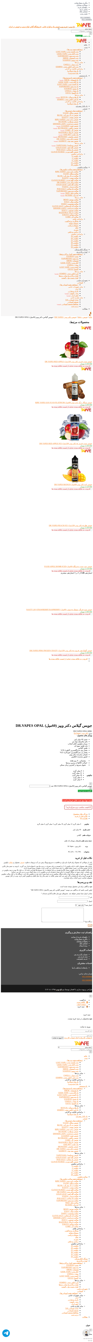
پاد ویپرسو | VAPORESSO (68, 86)
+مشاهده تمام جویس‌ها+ (74, 111)
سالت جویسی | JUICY (70, 210)
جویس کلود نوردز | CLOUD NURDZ (64, 1162)
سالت (11, 862)
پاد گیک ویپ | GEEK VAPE (68, 82)
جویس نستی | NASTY (70, 117)
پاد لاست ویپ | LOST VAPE (67, 1095)
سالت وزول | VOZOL (70, 187)
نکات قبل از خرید (81, 816)
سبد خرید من (83, 957)
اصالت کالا (84, 11)
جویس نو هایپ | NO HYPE (68, 122)
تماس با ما (84, 9)
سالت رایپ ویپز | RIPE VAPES (66, 172)
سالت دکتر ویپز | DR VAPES (67, 182)
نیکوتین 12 (74, 163)
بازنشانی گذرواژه (85, 1038)
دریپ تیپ (74, 306)
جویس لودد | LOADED (69, 1136)
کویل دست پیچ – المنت (69, 278)
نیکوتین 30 (74, 243)
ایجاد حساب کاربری (71, 1038)
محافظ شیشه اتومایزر (70, 1313)
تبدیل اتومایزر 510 (71, 300)
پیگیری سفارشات (81, 3)
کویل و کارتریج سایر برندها (68, 276)
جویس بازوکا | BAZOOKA (68, 132)
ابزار (76, 289)
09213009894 (87, 20)
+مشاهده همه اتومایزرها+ (68, 285)
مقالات (85, 309)
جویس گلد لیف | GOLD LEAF (67, 147)
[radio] (77, 771)
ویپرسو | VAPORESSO (69, 258)
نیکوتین (89, 775)
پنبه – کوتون (74, 1302)
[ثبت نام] (87, 22)
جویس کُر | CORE (71, 1140)
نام (90, 897)
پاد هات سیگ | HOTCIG (69, 1108)
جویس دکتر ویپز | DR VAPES (65, 317)
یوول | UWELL (72, 265)
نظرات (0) (84, 818)
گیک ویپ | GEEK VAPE (69, 263)
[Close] (90, 996)
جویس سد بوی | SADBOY (68, 1151)
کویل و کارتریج (82, 252)
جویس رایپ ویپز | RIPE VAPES (66, 119)
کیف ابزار (74, 1304)
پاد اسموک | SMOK (71, 1090)
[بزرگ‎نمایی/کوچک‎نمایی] (84, 1338)
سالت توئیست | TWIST (69, 1213)
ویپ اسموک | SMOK (70, 58)
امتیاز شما (88, 905)
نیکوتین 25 (74, 241)
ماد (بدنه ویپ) (73, 73)
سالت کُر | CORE (71, 217)
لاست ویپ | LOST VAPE (69, 267)
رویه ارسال (83, 946)
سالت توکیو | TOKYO (70, 215)
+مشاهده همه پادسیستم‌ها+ (72, 78)
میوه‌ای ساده (73, 223)
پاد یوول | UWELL (71, 91)
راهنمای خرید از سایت (79, 937)
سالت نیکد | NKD (71, 1203)
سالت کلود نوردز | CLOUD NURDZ (64, 1190)
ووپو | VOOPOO (72, 256)
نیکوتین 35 (74, 245)
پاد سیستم (83, 76)
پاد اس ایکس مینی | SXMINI (67, 99)
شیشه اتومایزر (73, 302)
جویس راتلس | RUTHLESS (68, 1138)
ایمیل (89, 901)
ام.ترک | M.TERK (71, 1205)
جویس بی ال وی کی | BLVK (67, 115)
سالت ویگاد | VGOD (70, 174)
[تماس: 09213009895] (91, 18)
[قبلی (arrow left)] (91, 1340)
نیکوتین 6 (75, 160)
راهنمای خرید (83, 7)
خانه (86, 45)
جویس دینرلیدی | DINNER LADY (65, 124)
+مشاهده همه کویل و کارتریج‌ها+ (71, 254)
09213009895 (85, 18)
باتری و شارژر (73, 291)
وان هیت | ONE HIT (70, 1144)
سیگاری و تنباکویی (71, 221)
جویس (85, 109)
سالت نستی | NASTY (70, 178)
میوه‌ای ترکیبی (73, 225)
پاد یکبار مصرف (82, 106)
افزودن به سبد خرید (85, 791)
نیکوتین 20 (74, 238)
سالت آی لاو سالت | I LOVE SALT (65, 1216)
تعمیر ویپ (84, 14)
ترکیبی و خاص (73, 232)
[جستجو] (90, 33)
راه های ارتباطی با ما (80, 968)
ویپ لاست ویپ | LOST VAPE (67, 52)
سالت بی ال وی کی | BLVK (68, 176)
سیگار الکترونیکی (81, 250)
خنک (76, 228)
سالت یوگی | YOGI (71, 202)
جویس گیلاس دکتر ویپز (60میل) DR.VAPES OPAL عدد (71, 786)
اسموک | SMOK (72, 261)
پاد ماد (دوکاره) (72, 71)
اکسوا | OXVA (73, 269)
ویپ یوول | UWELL (71, 64)
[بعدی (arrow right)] (89, 1340)
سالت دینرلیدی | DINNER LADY (65, 208)
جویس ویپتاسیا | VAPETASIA (67, 1155)
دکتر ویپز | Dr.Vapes (81, 733)
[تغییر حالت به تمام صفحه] (87, 1338)
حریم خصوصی (82, 959)
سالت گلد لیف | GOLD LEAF (67, 184)
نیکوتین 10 (74, 236)
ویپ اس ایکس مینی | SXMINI (67, 67)
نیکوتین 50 (74, 247)
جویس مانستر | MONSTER (68, 1147)
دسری (76, 230)
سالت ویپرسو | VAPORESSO (67, 191)
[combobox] (81, 31)
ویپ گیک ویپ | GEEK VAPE (67, 54)
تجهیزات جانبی (82, 280)
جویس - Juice (83, 317)
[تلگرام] (6, 1333)
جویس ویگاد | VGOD (70, 113)
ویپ (86, 47)
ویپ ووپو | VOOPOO (70, 60)
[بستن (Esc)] (91, 1338)
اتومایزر (80, 283)
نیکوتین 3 (75, 158)
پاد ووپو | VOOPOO (71, 89)
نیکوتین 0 (75, 156)
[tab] (44, 814)
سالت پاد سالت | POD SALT (67, 189)
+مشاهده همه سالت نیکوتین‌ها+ (71, 169)
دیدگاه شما (88, 921)
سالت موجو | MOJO (70, 1209)
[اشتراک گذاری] (89, 1338)
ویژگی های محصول (80, 814)
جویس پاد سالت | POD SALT (67, 150)
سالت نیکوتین (82, 167)
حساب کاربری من (81, 954)
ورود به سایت (57, 1038)
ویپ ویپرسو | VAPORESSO (68, 56)
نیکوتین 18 (74, 165)
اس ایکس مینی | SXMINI (68, 1282)
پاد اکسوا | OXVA (71, 93)
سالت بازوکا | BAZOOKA (68, 213)
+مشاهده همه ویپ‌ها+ (75, 49)
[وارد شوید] (89, 22)
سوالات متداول (82, 5)
